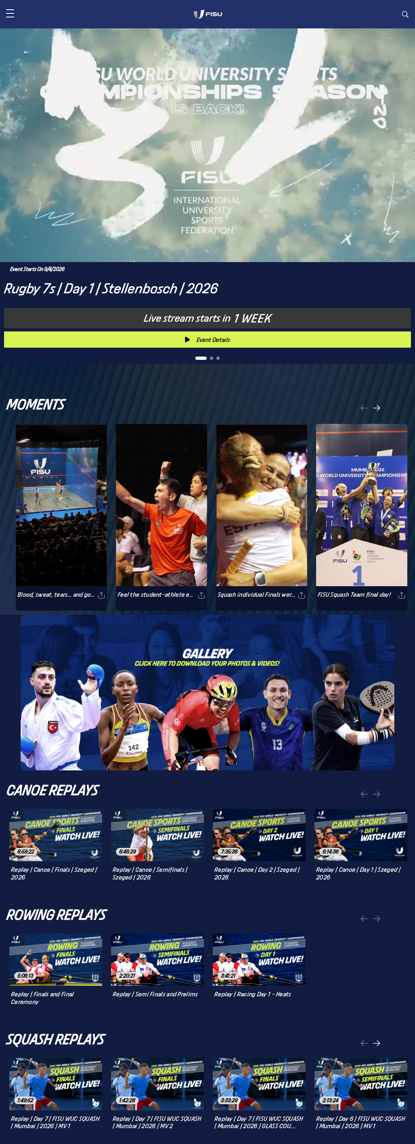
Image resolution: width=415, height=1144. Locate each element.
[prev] (364, 408)
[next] (376, 408)
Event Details (213, 339)
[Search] (405, 15)
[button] (10, 14)
